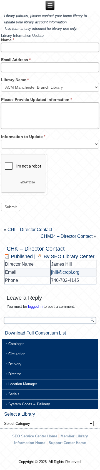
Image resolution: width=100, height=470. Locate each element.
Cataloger (16, 344)
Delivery (14, 364)
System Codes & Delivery (29, 404)
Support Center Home (67, 443)
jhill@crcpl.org (65, 272)
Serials (13, 394)
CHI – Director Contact (30, 229)
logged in (35, 306)
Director (14, 374)
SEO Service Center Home (34, 436)
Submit (10, 207)
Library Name (15, 79)
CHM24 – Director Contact (66, 236)
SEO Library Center (72, 256)
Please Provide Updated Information (36, 99)
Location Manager (22, 384)
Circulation (16, 354)
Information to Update (23, 136)
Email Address (16, 59)
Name (7, 40)
